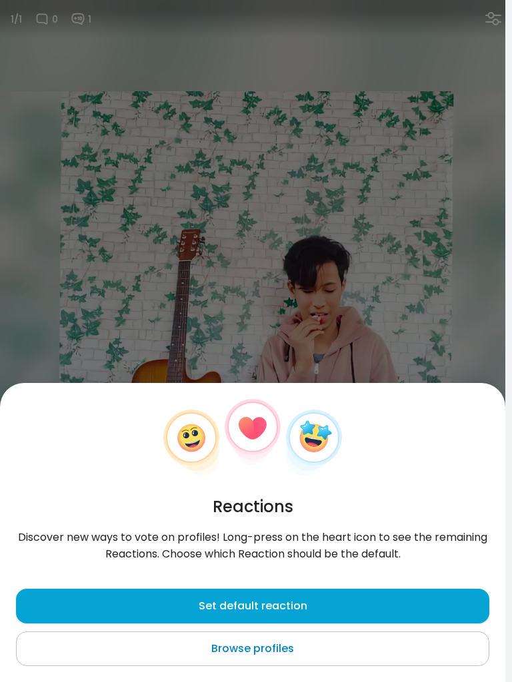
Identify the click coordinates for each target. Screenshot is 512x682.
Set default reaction (253, 605)
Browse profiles (252, 648)
